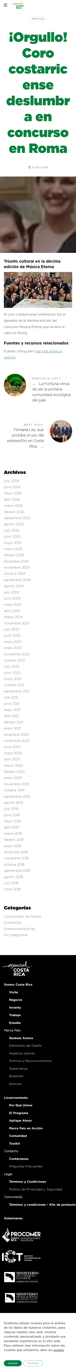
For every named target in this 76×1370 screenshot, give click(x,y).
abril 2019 (11, 827)
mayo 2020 (13, 753)
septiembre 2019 (17, 796)
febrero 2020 (14, 771)
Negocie (15, 999)
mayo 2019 (12, 821)
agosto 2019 (13, 802)
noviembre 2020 (17, 741)
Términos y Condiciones (27, 1181)
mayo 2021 (12, 710)
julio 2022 (11, 666)
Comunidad (18, 1135)
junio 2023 (12, 635)
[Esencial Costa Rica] (18, 5)
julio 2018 (11, 883)
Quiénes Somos (21, 1038)
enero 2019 (12, 846)
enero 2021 (12, 728)
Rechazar (33, 1363)
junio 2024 (12, 598)
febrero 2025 (14, 555)
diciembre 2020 (16, 734)
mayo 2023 (12, 642)
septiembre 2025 (17, 518)
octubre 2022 (14, 660)
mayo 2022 (12, 679)
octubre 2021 (14, 685)
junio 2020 (12, 747)
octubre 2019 (14, 790)
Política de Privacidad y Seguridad (35, 1189)
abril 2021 (11, 716)
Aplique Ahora (20, 1120)
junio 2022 (12, 673)
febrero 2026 (14, 512)
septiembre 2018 (17, 871)
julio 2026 (11, 481)
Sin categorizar (16, 935)
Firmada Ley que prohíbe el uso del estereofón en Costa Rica (38, 437)
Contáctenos (19, 1158)
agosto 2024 (14, 586)
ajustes (59, 1350)
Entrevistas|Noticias (19, 929)
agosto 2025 (14, 524)
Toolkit (14, 1143)
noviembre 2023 (17, 623)
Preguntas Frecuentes (25, 1166)
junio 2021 (11, 703)
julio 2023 (11, 629)
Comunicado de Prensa (22, 916)
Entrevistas (12, 923)
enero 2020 (13, 778)
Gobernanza (18, 1068)
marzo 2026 (13, 505)
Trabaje (15, 1015)
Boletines (16, 1076)
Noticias (38, 19)
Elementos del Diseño (25, 1045)
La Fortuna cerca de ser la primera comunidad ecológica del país (38, 390)
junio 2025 (12, 536)
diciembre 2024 (16, 561)
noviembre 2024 (17, 567)
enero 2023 (13, 648)
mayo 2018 (12, 889)
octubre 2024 (14, 574)
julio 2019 (11, 809)
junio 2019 (12, 815)
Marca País (12, 1030)
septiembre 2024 (17, 580)
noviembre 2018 (16, 858)
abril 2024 (12, 611)
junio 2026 (12, 487)
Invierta (15, 1007)
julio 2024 (11, 592)
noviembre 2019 (16, 784)
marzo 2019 (13, 833)
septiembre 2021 (17, 691)
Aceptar (13, 1363)
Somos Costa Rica (18, 984)
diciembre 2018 (16, 852)
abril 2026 (12, 499)
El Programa (18, 1113)
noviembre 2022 (16, 654)
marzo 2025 (13, 549)
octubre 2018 (14, 864)
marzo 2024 (13, 617)
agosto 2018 (13, 877)
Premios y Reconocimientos (30, 1061)
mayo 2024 (13, 605)
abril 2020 (12, 759)
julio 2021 (11, 697)
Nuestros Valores (22, 1053)
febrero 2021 (13, 722)
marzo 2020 (13, 765)
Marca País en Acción (26, 1128)
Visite (13, 992)
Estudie (15, 1022)
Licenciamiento (16, 1097)
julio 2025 (11, 530)
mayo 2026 (12, 493)
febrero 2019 (14, 840)
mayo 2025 (12, 543)
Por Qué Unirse (20, 1105)
